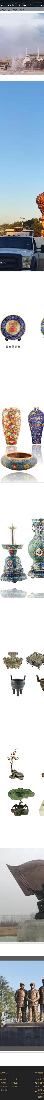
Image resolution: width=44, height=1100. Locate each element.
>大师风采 (4, 1083)
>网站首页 (4, 1079)
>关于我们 (15, 1079)
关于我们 (11, 5)
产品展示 (33, 5)
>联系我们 (4, 1090)
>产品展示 (15, 1083)
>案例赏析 (4, 1086)
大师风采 (22, 5)
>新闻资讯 (15, 1086)
